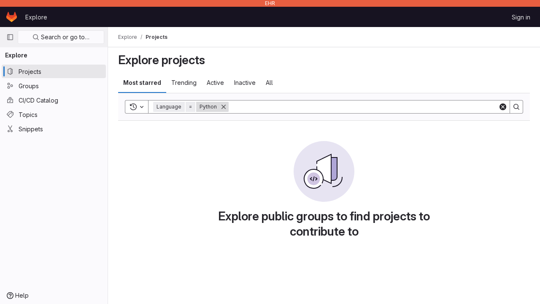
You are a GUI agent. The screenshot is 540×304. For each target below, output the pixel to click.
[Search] (516, 107)
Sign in (521, 17)
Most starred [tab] (142, 82)
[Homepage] (12, 17)
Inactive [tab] (245, 82)
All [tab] (269, 82)
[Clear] (503, 107)
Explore (36, 17)
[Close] (224, 107)
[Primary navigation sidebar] (10, 37)
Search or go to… (64, 37)
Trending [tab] (184, 82)
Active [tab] (215, 82)
